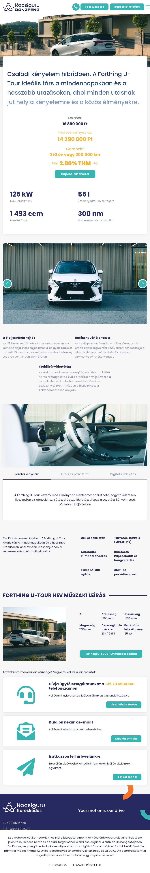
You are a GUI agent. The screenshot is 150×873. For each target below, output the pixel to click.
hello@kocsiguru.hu (16, 829)
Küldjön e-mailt (126, 738)
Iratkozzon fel (127, 777)
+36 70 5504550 (119, 684)
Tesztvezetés (94, 7)
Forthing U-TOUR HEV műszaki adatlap (111, 654)
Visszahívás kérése (123, 704)
